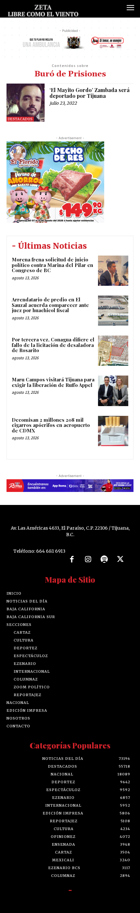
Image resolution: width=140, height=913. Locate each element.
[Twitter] (120, 559)
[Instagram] (87, 559)
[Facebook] (71, 559)
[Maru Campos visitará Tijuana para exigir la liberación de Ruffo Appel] (113, 391)
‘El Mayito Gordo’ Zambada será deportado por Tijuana (89, 92)
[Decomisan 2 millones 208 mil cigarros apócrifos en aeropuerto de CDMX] (113, 431)
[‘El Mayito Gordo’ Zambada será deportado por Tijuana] (26, 103)
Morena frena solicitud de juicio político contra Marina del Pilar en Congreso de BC (52, 264)
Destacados (20, 119)
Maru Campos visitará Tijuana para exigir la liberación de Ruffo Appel (53, 382)
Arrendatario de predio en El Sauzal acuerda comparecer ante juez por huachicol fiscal (50, 304)
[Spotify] (104, 559)
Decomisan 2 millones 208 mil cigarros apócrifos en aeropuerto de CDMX (51, 425)
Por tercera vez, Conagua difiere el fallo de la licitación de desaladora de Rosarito (53, 344)
